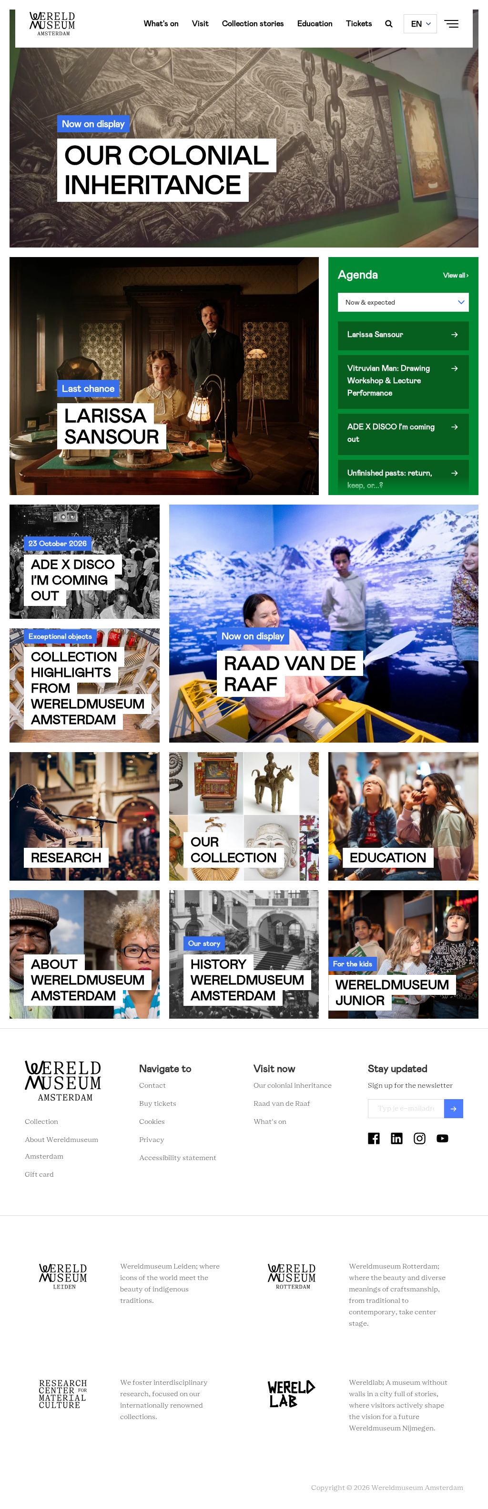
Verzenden (453, 1108)
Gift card (39, 1174)
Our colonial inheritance (293, 1085)
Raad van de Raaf (282, 1104)
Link (244, 129)
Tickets (359, 24)
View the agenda (456, 275)
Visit (200, 24)
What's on (161, 24)
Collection (41, 1122)
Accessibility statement (177, 1158)
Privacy (151, 1140)
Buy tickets (157, 1104)
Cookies (152, 1122)
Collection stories (253, 24)
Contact (152, 1085)
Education (315, 24)
